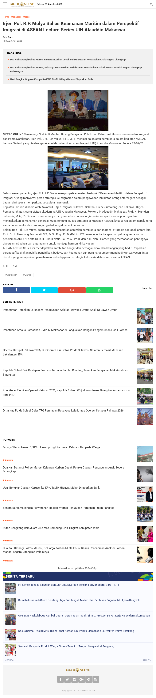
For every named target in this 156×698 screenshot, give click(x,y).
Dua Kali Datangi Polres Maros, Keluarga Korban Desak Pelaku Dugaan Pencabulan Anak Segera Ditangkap (68, 59)
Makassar (16, 17)
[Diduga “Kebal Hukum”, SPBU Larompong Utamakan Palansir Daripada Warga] (145, 454)
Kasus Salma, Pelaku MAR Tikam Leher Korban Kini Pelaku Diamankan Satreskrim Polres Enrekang (76, 630)
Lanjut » (146, 660)
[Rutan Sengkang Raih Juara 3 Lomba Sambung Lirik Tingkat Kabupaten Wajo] (145, 534)
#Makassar (11, 275)
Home (6, 17)
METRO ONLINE (88, 690)
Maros (26, 17)
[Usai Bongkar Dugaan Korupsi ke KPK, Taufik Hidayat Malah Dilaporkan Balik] (145, 494)
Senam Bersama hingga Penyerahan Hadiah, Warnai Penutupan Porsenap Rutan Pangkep (58, 508)
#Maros (27, 275)
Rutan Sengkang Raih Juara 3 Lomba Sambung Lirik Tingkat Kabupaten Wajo (51, 528)
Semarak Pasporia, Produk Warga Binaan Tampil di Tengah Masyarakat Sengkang (66, 646)
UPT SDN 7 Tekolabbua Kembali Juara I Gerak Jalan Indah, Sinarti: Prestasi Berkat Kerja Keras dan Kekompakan (84, 615)
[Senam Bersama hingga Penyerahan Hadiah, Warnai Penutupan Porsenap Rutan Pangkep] (145, 514)
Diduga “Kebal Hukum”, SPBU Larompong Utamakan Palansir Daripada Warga (51, 447)
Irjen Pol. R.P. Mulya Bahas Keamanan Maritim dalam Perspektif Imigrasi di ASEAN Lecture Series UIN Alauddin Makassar (71, 26)
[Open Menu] (5, 4)
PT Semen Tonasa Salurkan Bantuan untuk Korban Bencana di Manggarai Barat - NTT (68, 584)
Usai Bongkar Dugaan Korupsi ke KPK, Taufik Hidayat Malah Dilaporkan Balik (51, 79)
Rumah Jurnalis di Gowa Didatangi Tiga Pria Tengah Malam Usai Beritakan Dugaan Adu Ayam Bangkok (79, 600)
